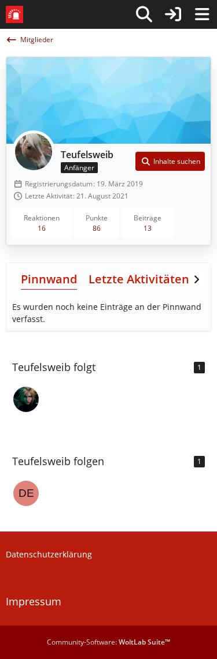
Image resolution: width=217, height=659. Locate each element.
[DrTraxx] (26, 399)
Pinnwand (49, 279)
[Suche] (144, 14)
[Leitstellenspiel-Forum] (14, 14)
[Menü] (202, 14)
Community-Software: (108, 642)
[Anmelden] (173, 14)
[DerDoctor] (26, 493)
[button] (170, 161)
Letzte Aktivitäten (139, 279)
